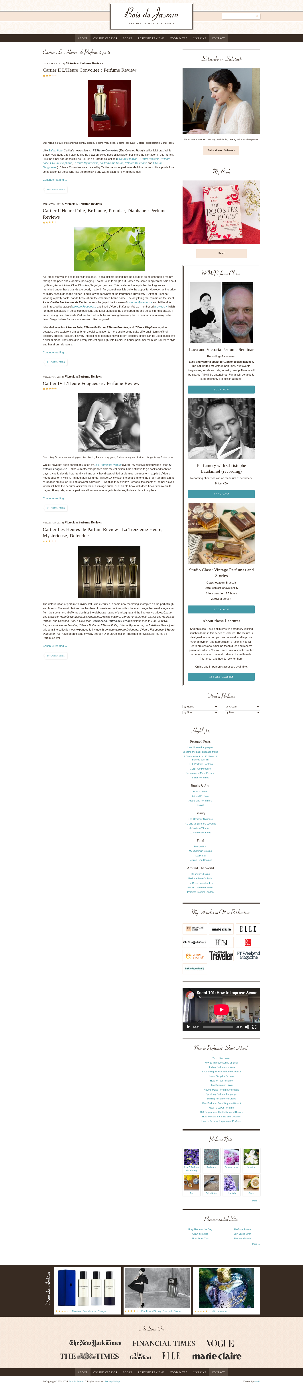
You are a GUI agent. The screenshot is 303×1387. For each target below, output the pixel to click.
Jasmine (251, 1167)
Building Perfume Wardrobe (221, 1098)
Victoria (71, 63)
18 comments (56, 655)
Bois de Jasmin (76, 1381)
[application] (221, 1009)
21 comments (56, 508)
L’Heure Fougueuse (84, 306)
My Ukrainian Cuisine (200, 851)
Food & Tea (179, 38)
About (83, 38)
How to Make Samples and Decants (221, 1116)
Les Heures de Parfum (108, 464)
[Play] (188, 1027)
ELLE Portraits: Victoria (200, 764)
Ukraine (199, 38)
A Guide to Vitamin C (200, 828)
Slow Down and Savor (221, 1085)
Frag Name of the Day (200, 1229)
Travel (200, 805)
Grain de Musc (200, 1233)
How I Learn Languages (200, 747)
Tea (191, 1193)
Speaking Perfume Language (221, 1094)
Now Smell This (200, 1238)
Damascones (231, 1167)
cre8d (257, 1381)
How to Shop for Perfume (221, 1076)
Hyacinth (231, 1193)
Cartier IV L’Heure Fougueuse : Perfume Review (91, 383)
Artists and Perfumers (200, 800)
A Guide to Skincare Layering (200, 823)
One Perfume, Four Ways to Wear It (221, 1103)
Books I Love (200, 791)
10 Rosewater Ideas (200, 832)
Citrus (251, 1193)
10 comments (56, 189)
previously (160, 306)
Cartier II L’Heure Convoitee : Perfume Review (89, 70)
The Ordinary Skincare (200, 819)
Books (127, 38)
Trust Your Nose (221, 1058)
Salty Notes (211, 1193)
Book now (221, 389)
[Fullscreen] (254, 1027)
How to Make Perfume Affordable (221, 1089)
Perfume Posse (242, 1229)
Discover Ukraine (200, 874)
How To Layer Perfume (221, 1107)
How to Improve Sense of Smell (221, 1062)
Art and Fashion (200, 796)
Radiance (211, 1167)
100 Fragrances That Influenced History (221, 1112)
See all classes (221, 676)
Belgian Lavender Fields (200, 887)
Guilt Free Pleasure (200, 768)
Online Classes (105, 38)
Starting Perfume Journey (221, 1067)
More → (256, 1200)
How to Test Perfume (221, 1080)
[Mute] (247, 1027)
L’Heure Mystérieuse (139, 302)
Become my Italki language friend (200, 751)
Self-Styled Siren (242, 1233)
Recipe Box (200, 846)
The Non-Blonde (242, 1238)
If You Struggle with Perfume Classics (221, 1071)
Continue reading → (55, 179)
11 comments (56, 362)
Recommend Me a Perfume (200, 773)
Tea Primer (200, 855)
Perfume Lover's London (200, 892)
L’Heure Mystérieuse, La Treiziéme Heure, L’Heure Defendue (110, 163)
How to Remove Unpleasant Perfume (221, 1121)
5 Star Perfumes (200, 777)
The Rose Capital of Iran (200, 883)
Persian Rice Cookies (200, 860)
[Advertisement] (242, 793)
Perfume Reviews (151, 38)
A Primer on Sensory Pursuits (142, 16)
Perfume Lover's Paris (200, 878)
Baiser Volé (56, 150)
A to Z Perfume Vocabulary (191, 1169)
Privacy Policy (112, 1381)
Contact (218, 38)
